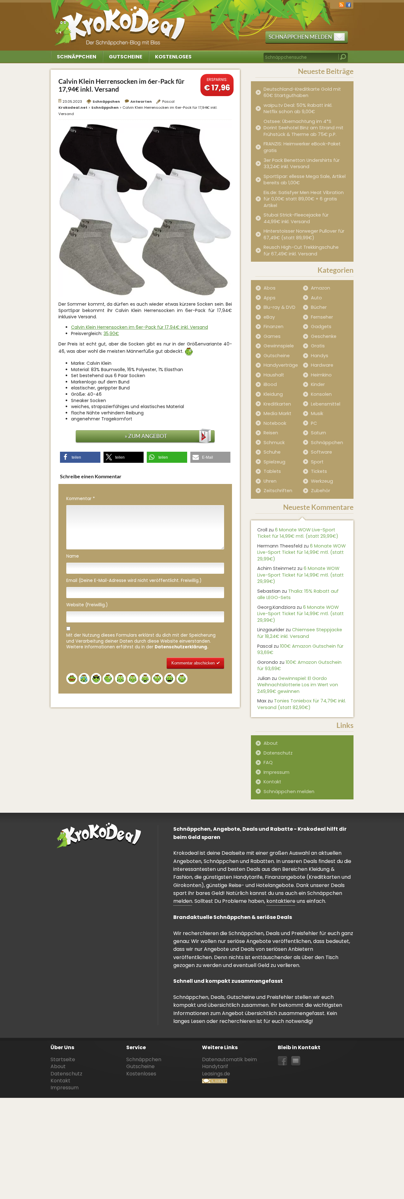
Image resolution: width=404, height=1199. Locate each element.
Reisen (271, 433)
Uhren (270, 481)
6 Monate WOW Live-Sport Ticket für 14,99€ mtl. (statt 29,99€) (297, 533)
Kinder (318, 384)
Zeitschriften (278, 490)
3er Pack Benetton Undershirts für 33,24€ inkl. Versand (302, 163)
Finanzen (273, 326)
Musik (317, 413)
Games (272, 336)
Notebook (275, 423)
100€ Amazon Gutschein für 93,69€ (300, 649)
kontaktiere (280, 901)
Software (321, 452)
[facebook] (348, 4)
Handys (319, 355)
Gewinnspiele (279, 346)
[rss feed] (341, 4)
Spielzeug (274, 462)
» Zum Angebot (146, 436)
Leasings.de (216, 1073)
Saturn (318, 433)
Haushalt (274, 375)
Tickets (319, 471)
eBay (269, 317)
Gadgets (321, 326)
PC (314, 423)
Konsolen (321, 394)
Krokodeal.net (120, 22)
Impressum (276, 772)
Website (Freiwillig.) (87, 605)
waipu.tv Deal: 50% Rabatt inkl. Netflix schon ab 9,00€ (298, 108)
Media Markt (277, 413)
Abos (270, 288)
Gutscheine (125, 56)
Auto (316, 298)
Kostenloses (173, 56)
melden (182, 901)
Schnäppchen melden (300, 37)
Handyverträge (281, 365)
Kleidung (273, 394)
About (271, 743)
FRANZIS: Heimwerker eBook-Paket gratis (302, 147)
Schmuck (274, 442)
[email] (295, 1061)
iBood (270, 384)
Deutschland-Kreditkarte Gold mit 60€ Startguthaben (302, 92)
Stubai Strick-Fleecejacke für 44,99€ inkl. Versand (296, 218)
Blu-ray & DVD (279, 307)
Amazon (320, 288)
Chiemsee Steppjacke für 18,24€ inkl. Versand (299, 633)
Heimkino (321, 375)
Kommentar (80, 499)
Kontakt (272, 782)
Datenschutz (278, 753)
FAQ (268, 762)
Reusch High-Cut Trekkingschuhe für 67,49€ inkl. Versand (301, 250)
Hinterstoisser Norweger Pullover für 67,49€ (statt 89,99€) (304, 234)
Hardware (322, 365)
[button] (80, 457)
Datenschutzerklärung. (181, 647)
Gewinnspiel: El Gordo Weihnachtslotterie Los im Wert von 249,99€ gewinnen (297, 684)
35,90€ (111, 333)
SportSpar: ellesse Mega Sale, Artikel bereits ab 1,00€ (305, 179)
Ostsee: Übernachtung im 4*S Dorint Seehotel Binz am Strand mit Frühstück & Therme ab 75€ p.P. (303, 128)
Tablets (272, 471)
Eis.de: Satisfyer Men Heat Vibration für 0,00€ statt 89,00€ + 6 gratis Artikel (304, 199)
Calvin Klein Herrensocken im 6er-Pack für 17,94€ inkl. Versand (139, 327)
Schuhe (272, 452)
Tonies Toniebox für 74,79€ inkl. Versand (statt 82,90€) (301, 704)
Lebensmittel (325, 404)
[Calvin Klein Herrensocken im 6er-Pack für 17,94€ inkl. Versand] (145, 209)
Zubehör (320, 490)
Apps (270, 298)
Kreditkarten (277, 404)
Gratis (318, 346)
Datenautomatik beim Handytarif (229, 1063)
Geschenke (323, 336)
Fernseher (322, 317)
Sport (317, 462)
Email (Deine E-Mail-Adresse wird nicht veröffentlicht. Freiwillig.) (133, 581)
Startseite (62, 1059)
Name (72, 556)
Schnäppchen (76, 56)
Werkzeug (322, 481)
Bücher (319, 307)
